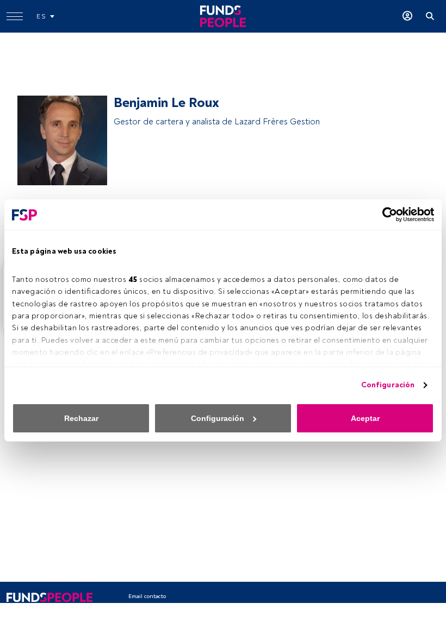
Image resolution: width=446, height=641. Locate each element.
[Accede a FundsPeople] (407, 16)
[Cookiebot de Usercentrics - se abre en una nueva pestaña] (386, 214)
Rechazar (81, 418)
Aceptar (365, 418)
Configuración (387, 384)
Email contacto (147, 596)
